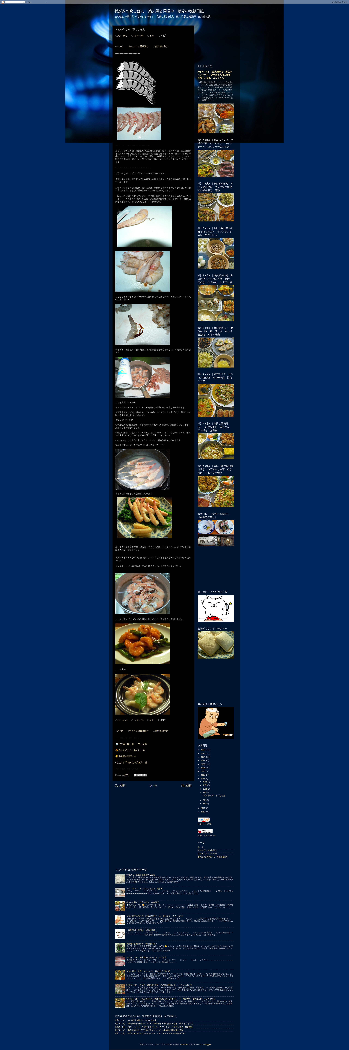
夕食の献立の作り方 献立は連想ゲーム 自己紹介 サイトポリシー (156, 916)
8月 (204, 800)
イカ (151, 35)
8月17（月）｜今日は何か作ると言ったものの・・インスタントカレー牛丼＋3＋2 (150, 1033)
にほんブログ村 (204, 824)
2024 (203, 757)
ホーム (153, 785)
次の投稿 (120, 785)
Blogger (207, 1044)
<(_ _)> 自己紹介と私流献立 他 (131, 762)
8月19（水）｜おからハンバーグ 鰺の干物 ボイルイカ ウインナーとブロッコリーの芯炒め (154, 1027)
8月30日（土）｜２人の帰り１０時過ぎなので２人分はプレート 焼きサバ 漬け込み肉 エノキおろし (171, 999)
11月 (205, 785)
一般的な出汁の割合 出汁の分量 (140, 930)
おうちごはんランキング (207, 835)
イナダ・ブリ (138, 36)
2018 (203, 779)
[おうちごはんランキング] (205, 833)
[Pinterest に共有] (146, 775)
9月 (204, 792)
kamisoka (184, 1044)
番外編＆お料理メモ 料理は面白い (213, 857)
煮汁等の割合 (161, 46)
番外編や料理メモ (127, 756)
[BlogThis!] (138, 775)
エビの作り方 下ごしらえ (213, 796)
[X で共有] (140, 775)
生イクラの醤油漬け (139, 46)
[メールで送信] (135, 775)
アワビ (120, 46)
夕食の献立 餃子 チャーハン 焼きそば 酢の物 (148, 971)
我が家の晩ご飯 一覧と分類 (133, 744)
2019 (203, 775)
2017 (203, 808)
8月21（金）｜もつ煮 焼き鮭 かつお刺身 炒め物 (135, 1020)
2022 (203, 764)
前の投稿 (186, 785)
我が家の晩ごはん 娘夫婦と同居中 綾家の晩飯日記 (159, 10)
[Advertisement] (153, 813)
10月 (205, 789)
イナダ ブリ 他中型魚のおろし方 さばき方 (146, 957)
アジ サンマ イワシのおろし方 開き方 (144, 889)
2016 (203, 812)
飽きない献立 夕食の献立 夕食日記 (142, 902)
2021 (203, 768)
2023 (203, 761)
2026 (203, 750)
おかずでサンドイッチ (207, 854)
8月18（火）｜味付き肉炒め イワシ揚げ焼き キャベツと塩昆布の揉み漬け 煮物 (149, 1030)
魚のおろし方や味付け (207, 850)
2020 (203, 771)
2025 (203, 753)
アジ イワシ (122, 36)
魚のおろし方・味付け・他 (132, 750)
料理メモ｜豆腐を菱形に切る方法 (140, 875)
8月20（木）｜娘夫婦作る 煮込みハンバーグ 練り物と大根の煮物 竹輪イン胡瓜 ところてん (215, 74)
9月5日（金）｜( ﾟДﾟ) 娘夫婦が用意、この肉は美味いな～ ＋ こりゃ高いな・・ (161, 985)
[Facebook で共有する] (143, 775)
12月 (205, 782)
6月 (204, 804)
